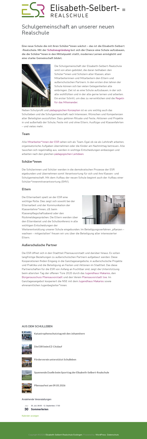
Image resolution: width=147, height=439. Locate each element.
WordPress (100, 434)
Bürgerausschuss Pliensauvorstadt (42, 277)
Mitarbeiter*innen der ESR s (44, 142)
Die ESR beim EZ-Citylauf (48, 346)
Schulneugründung (58, 50)
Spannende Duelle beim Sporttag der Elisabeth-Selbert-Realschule (71, 372)
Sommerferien (39, 409)
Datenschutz (113, 434)
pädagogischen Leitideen (69, 154)
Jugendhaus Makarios (97, 273)
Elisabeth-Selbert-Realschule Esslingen (64, 434)
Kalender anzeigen (30, 415)
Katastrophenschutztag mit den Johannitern (59, 333)
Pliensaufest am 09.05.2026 (49, 385)
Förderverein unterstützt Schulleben (55, 359)
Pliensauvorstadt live (94, 277)
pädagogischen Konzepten (64, 110)
